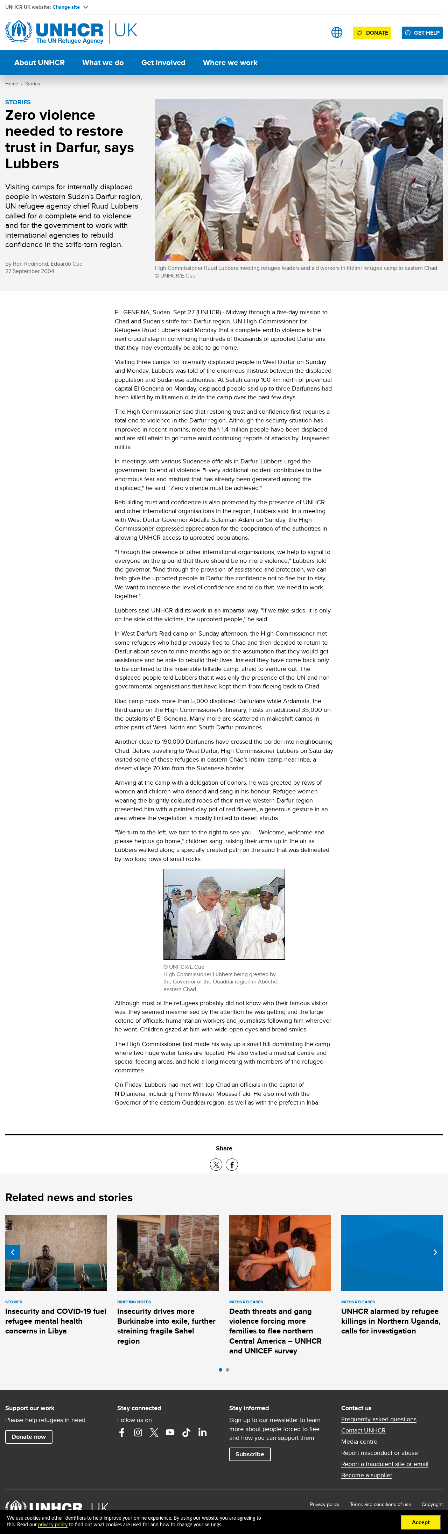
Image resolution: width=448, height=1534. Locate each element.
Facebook (121, 1432)
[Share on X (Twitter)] (216, 1164)
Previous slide (12, 1252)
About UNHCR (39, 62)
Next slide (435, 1252)
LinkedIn (202, 1432)
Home (11, 83)
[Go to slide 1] (222, 1371)
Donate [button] (377, 33)
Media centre (359, 1441)
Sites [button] (337, 32)
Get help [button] (427, 33)
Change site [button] (66, 6)
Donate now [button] (29, 1436)
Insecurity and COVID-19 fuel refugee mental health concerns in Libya (55, 1321)
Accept (421, 1522)
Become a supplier (366, 1475)
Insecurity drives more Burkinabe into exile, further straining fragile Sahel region (166, 1326)
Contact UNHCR (363, 1430)
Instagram (137, 1432)
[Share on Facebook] (232, 1164)
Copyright (432, 1504)
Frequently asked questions (378, 1419)
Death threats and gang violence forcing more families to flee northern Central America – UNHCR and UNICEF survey (275, 1331)
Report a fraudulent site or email (384, 1464)
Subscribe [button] (250, 1454)
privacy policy (53, 1524)
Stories (32, 83)
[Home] (54, 32)
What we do (103, 62)
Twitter (154, 1432)
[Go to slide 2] (229, 1371)
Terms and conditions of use (380, 1504)
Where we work (230, 62)
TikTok (186, 1432)
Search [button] (315, 32)
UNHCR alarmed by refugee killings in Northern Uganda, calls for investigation (391, 1321)
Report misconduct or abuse (379, 1453)
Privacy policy (325, 1504)
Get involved (163, 62)
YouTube (170, 1432)
